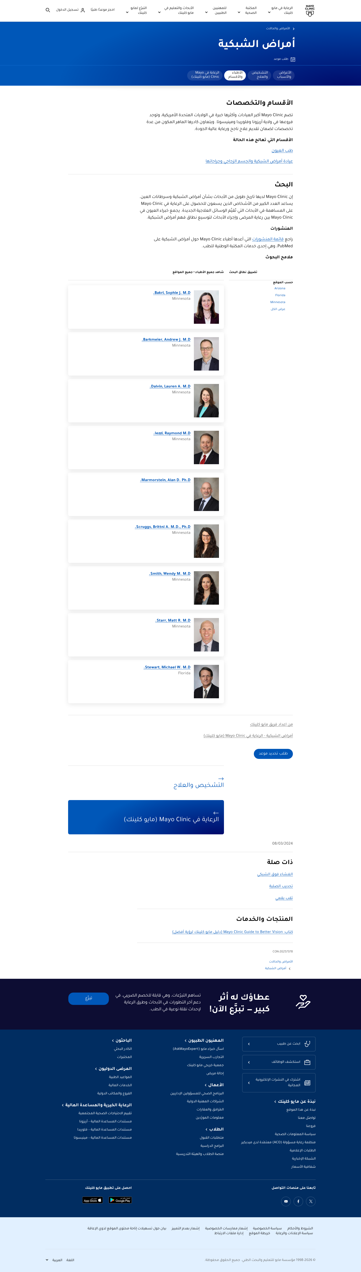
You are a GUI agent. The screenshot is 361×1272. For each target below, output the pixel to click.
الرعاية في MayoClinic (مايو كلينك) (205, 75)
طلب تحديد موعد (273, 754)
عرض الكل (278, 309)
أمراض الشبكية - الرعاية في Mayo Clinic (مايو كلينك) (248, 736)
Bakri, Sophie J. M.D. (172, 293)
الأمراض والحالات (278, 29)
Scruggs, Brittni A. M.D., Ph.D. (163, 527)
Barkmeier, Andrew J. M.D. (166, 340)
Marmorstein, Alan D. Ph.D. (165, 480)
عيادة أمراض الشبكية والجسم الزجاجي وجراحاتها (249, 161)
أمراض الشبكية (256, 45)
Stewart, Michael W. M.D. (167, 668)
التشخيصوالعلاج (260, 75)
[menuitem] (283, 75)
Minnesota (277, 302)
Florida (280, 295)
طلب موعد (281, 59)
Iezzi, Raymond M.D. (172, 434)
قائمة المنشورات (268, 239)
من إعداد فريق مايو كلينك (271, 725)
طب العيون (282, 151)
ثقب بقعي (284, 898)
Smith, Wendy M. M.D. (170, 574)
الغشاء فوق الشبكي (275, 875)
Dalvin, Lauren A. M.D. (170, 387)
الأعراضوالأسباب (284, 75)
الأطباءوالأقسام (235, 75)
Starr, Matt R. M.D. (173, 621)
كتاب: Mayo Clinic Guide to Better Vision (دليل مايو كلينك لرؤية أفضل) (232, 932)
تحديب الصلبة (281, 887)
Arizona (280, 289)
